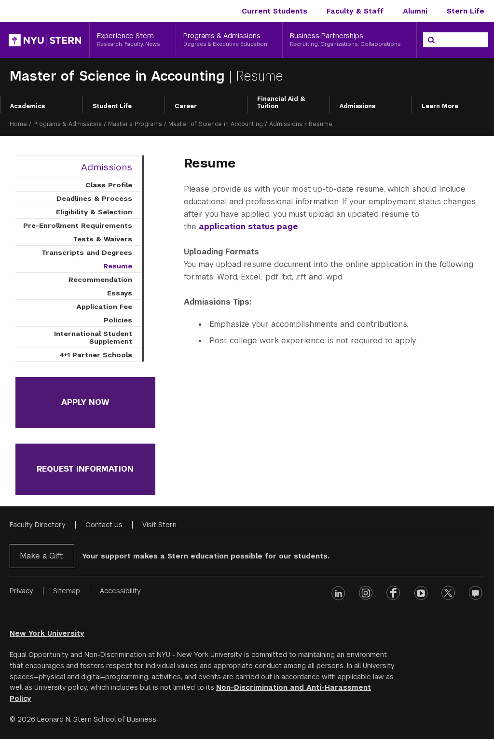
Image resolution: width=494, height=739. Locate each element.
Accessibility (120, 590)
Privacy (21, 590)
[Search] (431, 40)
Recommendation (100, 279)
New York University (47, 633)
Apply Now (85, 402)
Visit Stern (159, 524)
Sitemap (66, 590)
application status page (248, 227)
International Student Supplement (93, 337)
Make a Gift (41, 556)
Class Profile (108, 185)
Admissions (357, 106)
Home (18, 124)
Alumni (415, 11)
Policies (118, 320)
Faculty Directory (38, 524)
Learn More (440, 106)
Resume (117, 266)
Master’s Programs (135, 124)
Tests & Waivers (102, 239)
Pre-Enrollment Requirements (77, 225)
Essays (119, 293)
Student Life (112, 106)
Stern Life (465, 11)
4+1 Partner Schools (95, 354)
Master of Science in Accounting (119, 76)
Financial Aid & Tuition (281, 103)
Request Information (85, 469)
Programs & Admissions (67, 124)
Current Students (274, 11)
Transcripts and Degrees (87, 252)
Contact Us (104, 524)
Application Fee (104, 306)
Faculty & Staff (355, 11)
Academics (27, 106)
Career (186, 106)
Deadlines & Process (94, 198)
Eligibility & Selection (94, 212)
